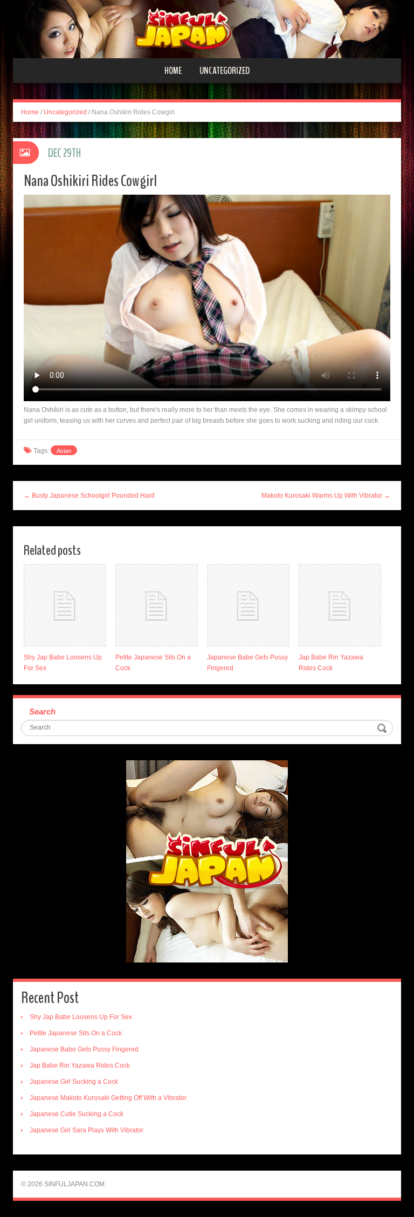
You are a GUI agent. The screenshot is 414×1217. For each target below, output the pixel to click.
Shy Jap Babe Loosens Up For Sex (81, 1017)
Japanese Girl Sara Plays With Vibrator (86, 1130)
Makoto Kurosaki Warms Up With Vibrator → (325, 495)
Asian (64, 451)
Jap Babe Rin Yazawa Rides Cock (80, 1065)
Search (42, 711)
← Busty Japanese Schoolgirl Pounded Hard (89, 495)
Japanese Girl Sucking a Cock (74, 1081)
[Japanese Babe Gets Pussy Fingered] (248, 605)
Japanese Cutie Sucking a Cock (76, 1114)
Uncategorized (224, 70)
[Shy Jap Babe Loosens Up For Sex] (65, 605)
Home (173, 70)
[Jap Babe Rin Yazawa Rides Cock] (340, 605)
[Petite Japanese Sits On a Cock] (156, 605)
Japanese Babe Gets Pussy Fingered (84, 1049)
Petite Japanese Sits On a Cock (76, 1033)
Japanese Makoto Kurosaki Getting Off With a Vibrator (108, 1098)
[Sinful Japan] (207, 28)
